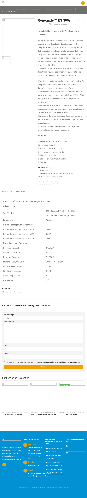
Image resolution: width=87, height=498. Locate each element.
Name (6, 345)
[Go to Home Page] (3, 9)
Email (56, 183)
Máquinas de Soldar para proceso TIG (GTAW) (43, 412)
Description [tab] (7, 191)
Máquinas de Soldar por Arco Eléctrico (50, 176)
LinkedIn (47, 183)
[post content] (15, 396)
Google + (52, 183)
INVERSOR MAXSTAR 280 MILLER (43, 414)
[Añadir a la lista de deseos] (25, 387)
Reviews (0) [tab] (20, 191)
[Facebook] (83, 3)
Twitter (43, 183)
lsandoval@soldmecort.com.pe (39, 473)
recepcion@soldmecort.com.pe (40, 476)
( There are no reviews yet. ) (58, 24)
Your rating (9, 315)
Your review (9, 322)
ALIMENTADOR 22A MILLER (15, 414)
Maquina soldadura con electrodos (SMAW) (60, 173)
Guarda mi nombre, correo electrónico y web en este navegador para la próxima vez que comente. (43, 362)
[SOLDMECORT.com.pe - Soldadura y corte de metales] (8, 3)
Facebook (39, 183)
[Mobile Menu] (17, 3)
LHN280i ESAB (71, 414)
